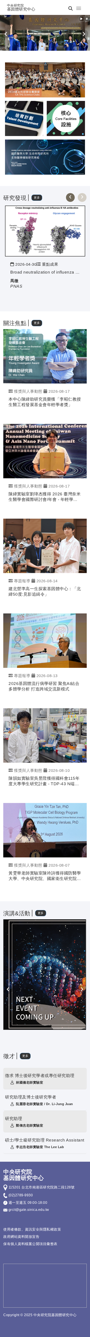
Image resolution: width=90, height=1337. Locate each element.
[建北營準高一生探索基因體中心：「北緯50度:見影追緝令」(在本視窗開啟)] (45, 545)
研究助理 (13, 1118)
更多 (37, 197)
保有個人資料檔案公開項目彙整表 (30, 1244)
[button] (81, 19)
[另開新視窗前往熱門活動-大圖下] (45, 157)
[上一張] (70, 197)
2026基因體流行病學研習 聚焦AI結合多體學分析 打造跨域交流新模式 (44, 686)
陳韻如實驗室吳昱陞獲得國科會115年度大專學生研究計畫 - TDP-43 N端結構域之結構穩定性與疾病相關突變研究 (45, 781)
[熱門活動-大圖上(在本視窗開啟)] (45, 79)
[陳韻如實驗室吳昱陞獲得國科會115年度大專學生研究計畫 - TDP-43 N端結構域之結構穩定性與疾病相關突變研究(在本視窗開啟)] (45, 735)
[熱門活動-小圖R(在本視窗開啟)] (24, 118)
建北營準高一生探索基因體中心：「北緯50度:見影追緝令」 (45, 591)
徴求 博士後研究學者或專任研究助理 (39, 1075)
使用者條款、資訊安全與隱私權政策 (32, 1229)
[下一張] (82, 197)
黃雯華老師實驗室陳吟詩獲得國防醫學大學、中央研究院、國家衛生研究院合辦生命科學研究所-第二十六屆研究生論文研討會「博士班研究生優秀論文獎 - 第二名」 (45, 876)
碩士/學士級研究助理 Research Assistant (44, 1140)
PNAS (16, 286)
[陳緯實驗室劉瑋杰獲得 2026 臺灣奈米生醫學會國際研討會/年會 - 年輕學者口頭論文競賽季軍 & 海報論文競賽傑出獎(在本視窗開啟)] (45, 451)
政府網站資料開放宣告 (21, 1236)
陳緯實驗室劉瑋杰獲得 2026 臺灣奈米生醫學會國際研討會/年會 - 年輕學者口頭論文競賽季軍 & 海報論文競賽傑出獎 (45, 497)
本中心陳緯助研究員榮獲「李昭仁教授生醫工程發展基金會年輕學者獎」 (45, 402)
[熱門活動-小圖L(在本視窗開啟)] (66, 118)
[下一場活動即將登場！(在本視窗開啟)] (45, 974)
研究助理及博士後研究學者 (30, 1097)
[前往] (45, 231)
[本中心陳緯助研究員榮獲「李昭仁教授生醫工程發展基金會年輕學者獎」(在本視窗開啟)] (45, 356)
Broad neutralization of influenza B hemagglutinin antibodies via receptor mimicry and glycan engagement (45, 272)
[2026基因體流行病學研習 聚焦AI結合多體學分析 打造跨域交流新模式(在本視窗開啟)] (45, 640)
